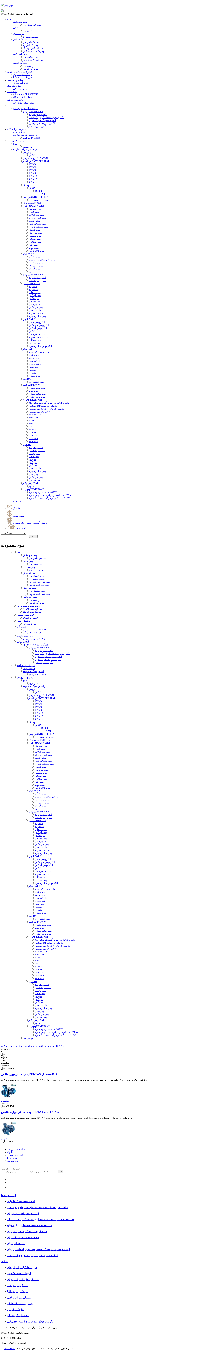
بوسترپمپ (34, 247)
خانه (51, 1046)
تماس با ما (20, 528)
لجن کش (33, 462)
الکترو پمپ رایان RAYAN (35, 158)
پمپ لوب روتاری (37, 397)
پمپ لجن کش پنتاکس (33, 60)
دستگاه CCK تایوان (32, 632)
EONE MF (34, 417)
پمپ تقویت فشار (37, 450)
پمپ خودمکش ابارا (32, 25)
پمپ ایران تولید (30, 36)
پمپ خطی (34, 456)
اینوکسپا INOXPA (31, 138)
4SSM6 (32, 170)
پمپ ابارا (27, 66)
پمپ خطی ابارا (30, 30)
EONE (32, 423)
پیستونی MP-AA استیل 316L (43, 405)
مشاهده (5, 1100)
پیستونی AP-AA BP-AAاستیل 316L (46, 408)
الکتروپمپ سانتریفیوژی (40, 346)
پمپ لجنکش (35, 295)
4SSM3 (32, 164)
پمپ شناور (34, 271)
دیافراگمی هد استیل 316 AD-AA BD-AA (49, 402)
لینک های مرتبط (15, 1155)
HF (30, 426)
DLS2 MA (34, 435)
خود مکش (34, 367)
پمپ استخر (34, 268)
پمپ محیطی (35, 236)
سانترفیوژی (34, 376)
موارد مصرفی (29, 623)
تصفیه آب (12, 91)
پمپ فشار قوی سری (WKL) (43, 492)
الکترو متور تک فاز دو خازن (42, 123)
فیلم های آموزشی (16, 1149)
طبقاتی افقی (35, 361)
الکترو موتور (13, 105)
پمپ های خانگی (36, 250)
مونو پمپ (33, 391)
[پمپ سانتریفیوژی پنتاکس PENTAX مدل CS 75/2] (8, 1136)
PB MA (32, 429)
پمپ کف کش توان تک (33, 48)
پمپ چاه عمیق (36, 262)
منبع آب (32, 459)
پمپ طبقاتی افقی (37, 224)
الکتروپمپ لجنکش (38, 328)
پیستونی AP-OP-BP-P (39, 411)
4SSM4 (32, 167)
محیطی (32, 370)
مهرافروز (27, 146)
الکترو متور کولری (38, 114)
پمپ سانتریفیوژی (37, 316)
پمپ (9, 19)
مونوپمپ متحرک (37, 388)
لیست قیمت (18, 516)
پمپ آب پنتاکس (30, 69)
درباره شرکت (14, 1160)
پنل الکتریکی (35, 209)
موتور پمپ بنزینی (15, 100)
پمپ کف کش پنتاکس (33, 51)
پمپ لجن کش (35, 233)
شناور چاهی (34, 453)
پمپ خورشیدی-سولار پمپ (42, 259)
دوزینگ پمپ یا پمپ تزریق (19, 71)
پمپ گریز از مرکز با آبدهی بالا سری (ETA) (49, 498)
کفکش (32, 155)
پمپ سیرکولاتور (36, 215)
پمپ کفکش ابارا (31, 42)
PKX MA (33, 441)
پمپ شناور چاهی (37, 304)
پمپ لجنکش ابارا (31, 57)
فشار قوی (34, 355)
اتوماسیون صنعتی (16, 80)
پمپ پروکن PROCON (33, 203)
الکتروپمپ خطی (37, 322)
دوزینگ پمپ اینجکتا (32, 611)
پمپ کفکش (34, 230)
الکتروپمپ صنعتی (37, 280)
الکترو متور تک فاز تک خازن (42, 120)
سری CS (33, 286)
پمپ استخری (35, 241)
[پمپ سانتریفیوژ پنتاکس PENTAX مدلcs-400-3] (8, 1098)
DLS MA (33, 432)
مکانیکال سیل (14, 86)
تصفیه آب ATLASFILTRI (35, 629)
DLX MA (33, 438)
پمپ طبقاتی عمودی (38, 227)
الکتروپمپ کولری (37, 277)
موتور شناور (35, 221)
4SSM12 (33, 179)
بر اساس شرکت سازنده (20, 1046)
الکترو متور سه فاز (38, 126)
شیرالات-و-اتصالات (16, 129)
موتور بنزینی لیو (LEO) (34, 638)
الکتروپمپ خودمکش (39, 325)
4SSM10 (33, 176)
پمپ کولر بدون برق (38, 200)
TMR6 (44, 194)
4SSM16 (33, 182)
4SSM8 (32, 173)
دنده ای (32, 373)
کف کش (33, 465)
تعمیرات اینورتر (30, 617)
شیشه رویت (29, 668)
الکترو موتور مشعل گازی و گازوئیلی (46, 117)
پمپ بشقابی (35, 238)
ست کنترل (34, 212)
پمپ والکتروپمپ (15, 140)
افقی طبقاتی (35, 340)
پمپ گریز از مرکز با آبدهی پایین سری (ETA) (50, 495)
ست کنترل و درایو (37, 218)
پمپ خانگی (34, 256)
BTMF (32, 420)
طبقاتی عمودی (36, 364)
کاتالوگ (16, 508)
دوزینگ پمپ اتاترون (32, 609)
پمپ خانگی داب (36, 382)
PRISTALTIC (35, 414)
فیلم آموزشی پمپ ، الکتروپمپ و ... (29, 523)
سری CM (33, 289)
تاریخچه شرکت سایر (39, 352)
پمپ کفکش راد (30, 45)
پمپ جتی (33, 244)
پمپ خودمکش (36, 265)
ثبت (60, 1171)
